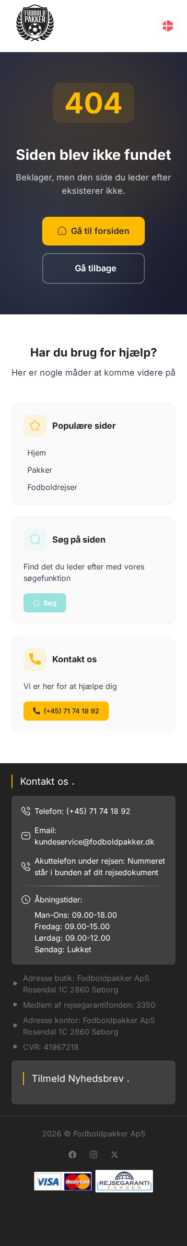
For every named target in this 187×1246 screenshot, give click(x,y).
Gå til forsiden (100, 231)
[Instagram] (93, 1154)
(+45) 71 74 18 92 (71, 711)
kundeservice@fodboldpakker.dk (94, 841)
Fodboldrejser (52, 487)
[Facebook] (72, 1154)
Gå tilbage (96, 268)
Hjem (36, 452)
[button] (167, 25)
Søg (50, 603)
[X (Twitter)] (114, 1154)
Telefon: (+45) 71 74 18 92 (82, 811)
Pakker (39, 470)
